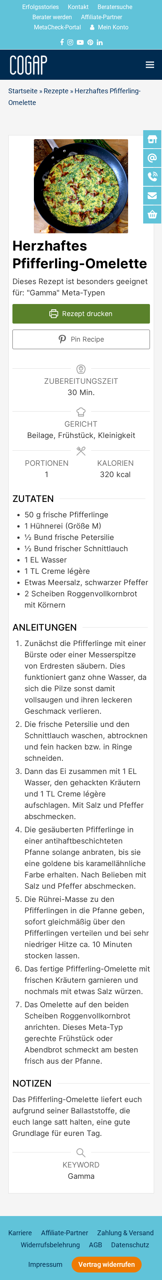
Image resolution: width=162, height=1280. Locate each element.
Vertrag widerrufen (106, 1264)
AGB (95, 1245)
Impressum (45, 1264)
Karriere (20, 1233)
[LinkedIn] (99, 42)
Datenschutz (130, 1245)
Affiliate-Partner (64, 1233)
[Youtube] (80, 42)
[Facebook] (62, 42)
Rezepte (56, 91)
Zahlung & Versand (125, 1233)
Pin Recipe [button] (86, 339)
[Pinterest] (90, 42)
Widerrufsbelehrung (50, 1245)
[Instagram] (70, 42)
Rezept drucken (86, 314)
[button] (150, 64)
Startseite (23, 91)
